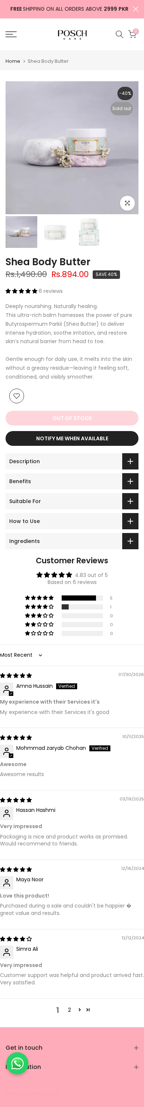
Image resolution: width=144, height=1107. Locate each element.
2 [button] (69, 1010)
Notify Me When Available (72, 438)
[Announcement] (69, 9)
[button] (22, 291)
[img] (16, 675)
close (135, 9)
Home (13, 61)
